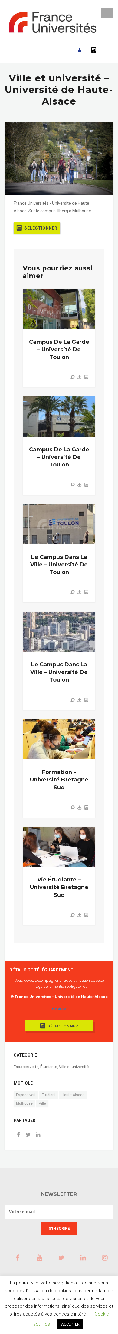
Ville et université (74, 1066)
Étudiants (48, 1066)
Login (79, 50)
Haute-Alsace (73, 1095)
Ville (42, 1103)
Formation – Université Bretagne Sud (59, 780)
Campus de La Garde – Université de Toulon (59, 349)
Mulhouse (24, 1103)
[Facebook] (18, 1135)
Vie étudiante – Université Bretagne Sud (59, 887)
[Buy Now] (80, 377)
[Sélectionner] (86, 377)
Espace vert (26, 1095)
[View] (73, 377)
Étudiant (49, 1095)
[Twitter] (28, 1135)
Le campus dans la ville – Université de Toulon (59, 565)
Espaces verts (26, 1066)
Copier (59, 1009)
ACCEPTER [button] (70, 1324)
